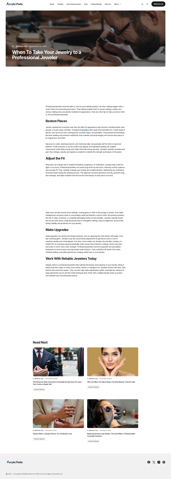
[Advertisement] (85, 88)
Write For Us (158, 4)
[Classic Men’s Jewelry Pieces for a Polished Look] (58, 413)
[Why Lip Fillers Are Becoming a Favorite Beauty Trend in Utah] (112, 361)
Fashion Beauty (39, 389)
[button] (142, 4)
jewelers (85, 130)
